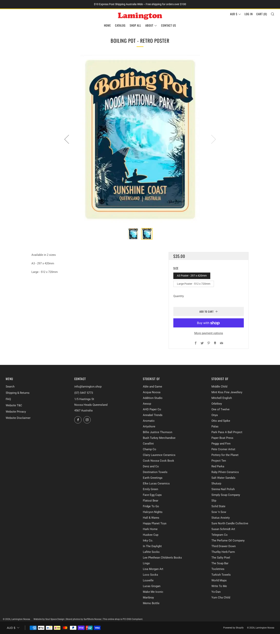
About (149, 25)
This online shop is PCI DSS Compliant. (123, 619)
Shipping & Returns (18, 393)
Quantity (178, 296)
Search (10, 386)
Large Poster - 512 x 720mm (193, 283)
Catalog (120, 25)
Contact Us (168, 25)
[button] (133, 233)
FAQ (8, 399)
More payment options (208, 333)
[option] (140, 139)
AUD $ (233, 14)
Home (107, 25)
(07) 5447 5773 (83, 393)
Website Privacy (16, 411)
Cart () (261, 14)
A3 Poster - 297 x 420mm (192, 275)
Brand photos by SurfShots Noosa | (84, 619)
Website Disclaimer (18, 418)
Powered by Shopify (233, 627)
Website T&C (14, 405)
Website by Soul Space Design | (50, 619)
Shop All (135, 25)
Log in (249, 14)
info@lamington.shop (88, 386)
